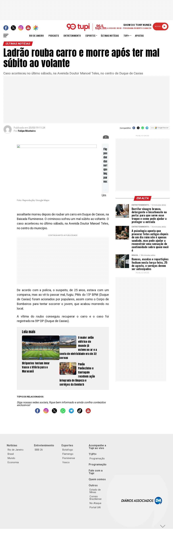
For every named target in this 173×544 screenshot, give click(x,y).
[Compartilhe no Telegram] (147, 129)
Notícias (12, 445)
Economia (13, 462)
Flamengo (67, 453)
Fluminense (68, 458)
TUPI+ (93, 454)
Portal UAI (95, 507)
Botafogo (67, 449)
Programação (97, 458)
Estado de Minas (95, 491)
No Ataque (95, 503)
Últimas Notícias (110, 35)
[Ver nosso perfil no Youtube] (88, 412)
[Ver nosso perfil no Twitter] (54, 412)
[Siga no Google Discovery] (159, 129)
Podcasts (53, 35)
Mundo (11, 458)
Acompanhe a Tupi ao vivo (97, 447)
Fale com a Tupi (96, 472)
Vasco (66, 462)
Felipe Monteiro (27, 131)
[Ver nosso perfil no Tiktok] (79, 412)
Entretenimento (72, 35)
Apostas (139, 35)
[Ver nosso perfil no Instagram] (45, 412)
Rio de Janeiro (36, 35)
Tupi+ (126, 35)
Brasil (11, 453)
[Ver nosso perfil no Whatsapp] (62, 412)
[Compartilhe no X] (138, 129)
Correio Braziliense (96, 497)
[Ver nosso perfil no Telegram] (71, 412)
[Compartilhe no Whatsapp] (142, 129)
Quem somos (97, 479)
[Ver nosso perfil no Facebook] (37, 412)
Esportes (90, 35)
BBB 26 (39, 449)
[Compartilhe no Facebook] (133, 129)
